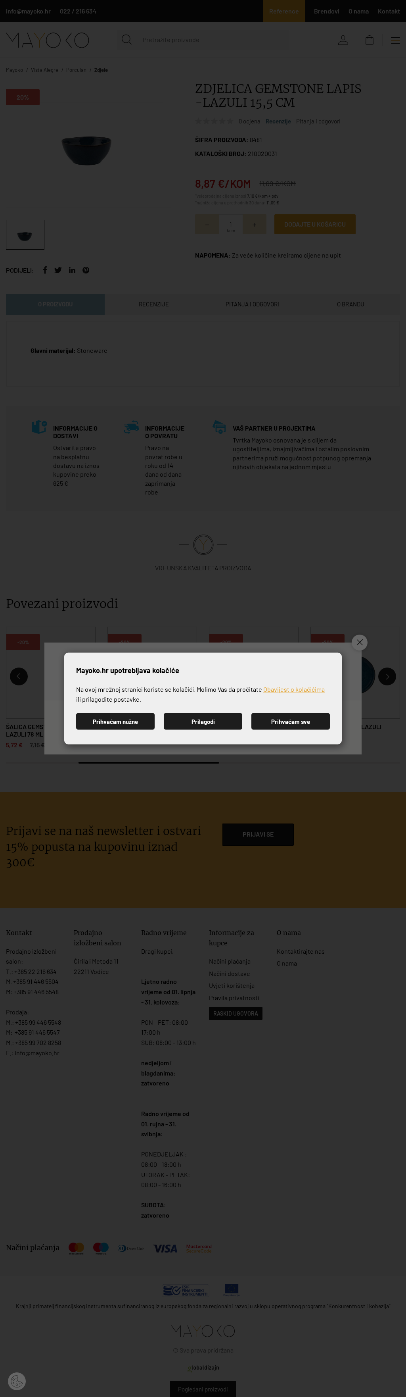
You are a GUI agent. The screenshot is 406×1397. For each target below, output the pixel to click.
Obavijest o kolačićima (294, 689)
